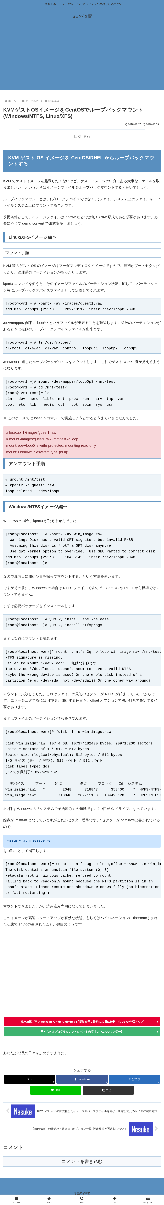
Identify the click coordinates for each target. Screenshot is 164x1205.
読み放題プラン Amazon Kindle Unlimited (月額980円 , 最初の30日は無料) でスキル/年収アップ (82, 1021)
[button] (108, 1090)
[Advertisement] (82, 59)
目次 (77, 137)
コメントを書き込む (82, 1161)
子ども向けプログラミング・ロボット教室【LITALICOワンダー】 (82, 1031)
